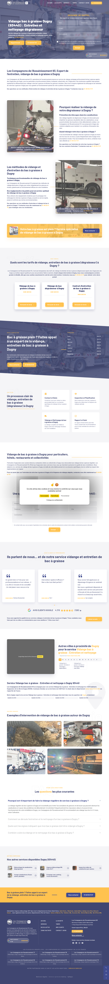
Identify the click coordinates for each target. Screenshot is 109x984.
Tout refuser (54, 496)
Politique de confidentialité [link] (54, 500)
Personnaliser (65, 496)
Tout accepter (44, 496)
